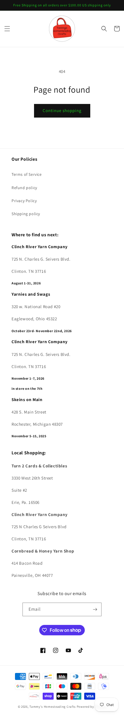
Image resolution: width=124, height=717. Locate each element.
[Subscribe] (95, 609)
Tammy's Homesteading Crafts (52, 707)
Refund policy (24, 187)
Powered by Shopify (91, 707)
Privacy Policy (24, 200)
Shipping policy (26, 213)
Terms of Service (27, 174)
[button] (7, 28)
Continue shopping (62, 110)
